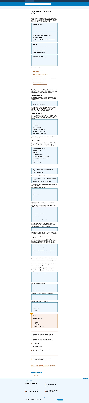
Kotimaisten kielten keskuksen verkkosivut (31, 391)
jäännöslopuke (41, 365)
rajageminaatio (47, 366)
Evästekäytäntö (33, 399)
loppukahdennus (53, 365)
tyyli (55, 366)
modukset (32, 366)
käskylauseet (49, 365)
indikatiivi (36, 365)
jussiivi (38, 365)
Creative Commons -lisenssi (49, 391)
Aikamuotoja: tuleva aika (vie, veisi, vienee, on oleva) (40, 84)
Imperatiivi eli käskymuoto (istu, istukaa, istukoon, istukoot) (41, 74)
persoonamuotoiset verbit (37, 366)
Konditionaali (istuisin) (36, 71)
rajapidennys (50, 366)
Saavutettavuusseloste (38, 399)
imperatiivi (32, 365)
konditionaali (45, 365)
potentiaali (43, 366)
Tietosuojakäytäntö (27, 399)
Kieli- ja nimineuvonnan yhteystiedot (50, 384)
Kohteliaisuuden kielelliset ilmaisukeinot (38, 82)
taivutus (54, 366)
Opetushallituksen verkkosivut (30, 393)
